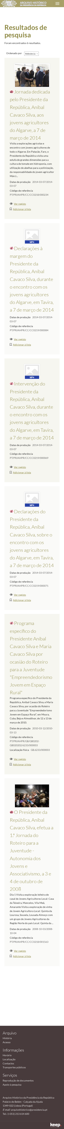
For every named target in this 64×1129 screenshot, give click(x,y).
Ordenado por (14, 53)
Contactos (8, 1063)
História (7, 1038)
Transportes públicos (14, 1067)
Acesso (6, 1042)
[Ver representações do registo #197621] (32, 236)
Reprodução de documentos (18, 1080)
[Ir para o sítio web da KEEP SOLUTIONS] (55, 1125)
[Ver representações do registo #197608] (32, 499)
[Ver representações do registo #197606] (32, 371)
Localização (9, 1059)
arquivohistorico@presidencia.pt (29, 1109)
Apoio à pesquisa (12, 1084)
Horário (7, 1055)
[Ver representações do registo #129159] (32, 795)
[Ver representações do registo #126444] (32, 75)
